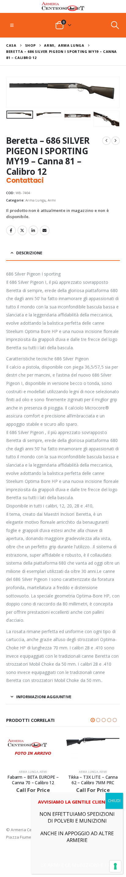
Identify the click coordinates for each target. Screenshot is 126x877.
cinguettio (22, 230)
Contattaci (25, 180)
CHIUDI (114, 800)
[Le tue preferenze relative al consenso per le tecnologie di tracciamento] (115, 866)
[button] (11, 25)
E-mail (45, 230)
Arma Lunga (35, 200)
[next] (115, 140)
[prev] (106, 140)
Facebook (11, 230)
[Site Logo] (63, 6)
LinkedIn (33, 230)
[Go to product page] (33, 748)
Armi (52, 200)
